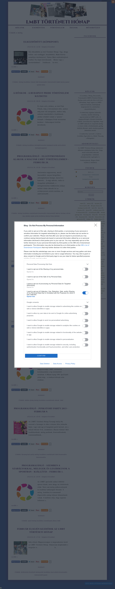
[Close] (96, 226)
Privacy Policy (70, 363)
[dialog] (57, 294)
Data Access (57, 363)
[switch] (85, 269)
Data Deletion (45, 363)
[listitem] (57, 264)
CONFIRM (41, 356)
